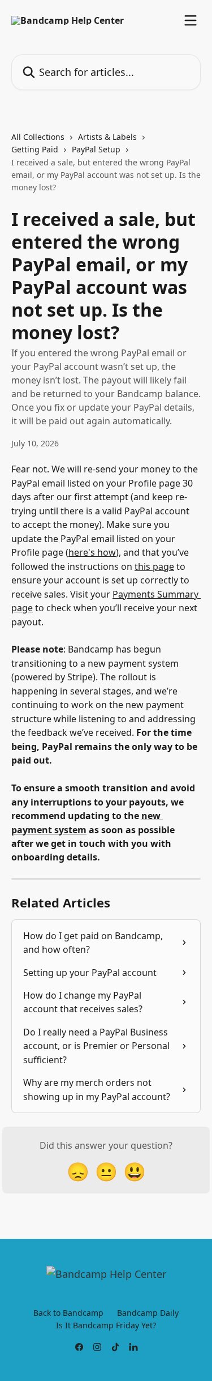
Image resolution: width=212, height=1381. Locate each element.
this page (154, 566)
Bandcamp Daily (148, 1312)
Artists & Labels (107, 136)
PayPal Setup (96, 149)
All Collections (37, 136)
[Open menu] (190, 20)
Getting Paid (34, 149)
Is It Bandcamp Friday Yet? (106, 1325)
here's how (92, 552)
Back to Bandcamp (68, 1312)
